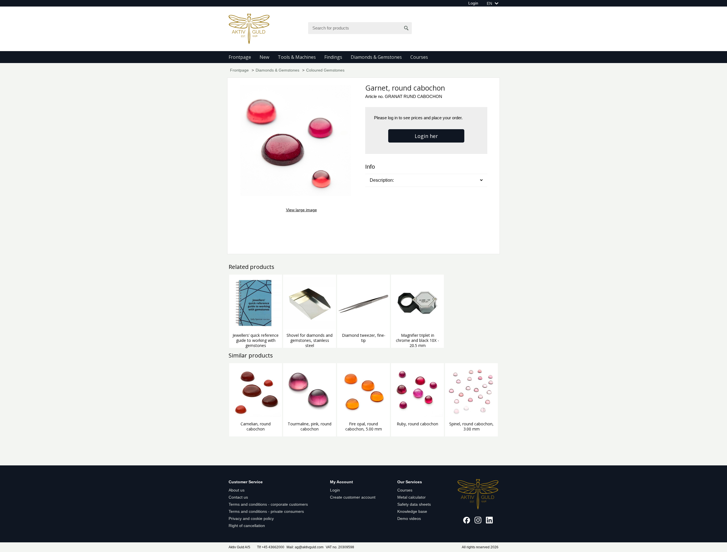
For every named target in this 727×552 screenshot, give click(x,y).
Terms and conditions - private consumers (266, 511)
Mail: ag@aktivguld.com (305, 547)
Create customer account (352, 497)
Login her (426, 136)
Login (473, 3)
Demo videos (409, 518)
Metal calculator (411, 497)
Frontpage (240, 57)
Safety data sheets (414, 504)
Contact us (238, 497)
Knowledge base (412, 511)
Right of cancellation (247, 525)
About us (237, 490)
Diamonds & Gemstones (376, 57)
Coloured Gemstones (325, 70)
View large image (301, 210)
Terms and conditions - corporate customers (268, 504)
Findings (333, 57)
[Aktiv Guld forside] (249, 28)
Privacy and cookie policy (251, 518)
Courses (419, 57)
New (264, 57)
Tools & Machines (297, 57)
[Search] (406, 28)
